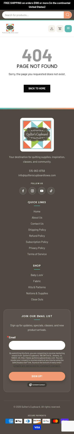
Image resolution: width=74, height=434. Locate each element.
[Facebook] (23, 191)
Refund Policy (37, 235)
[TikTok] (51, 191)
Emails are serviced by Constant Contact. (37, 365)
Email (12, 337)
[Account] (51, 28)
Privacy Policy (37, 248)
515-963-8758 (37, 170)
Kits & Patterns (37, 287)
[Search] (68, 14)
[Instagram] (32, 191)
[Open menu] (68, 28)
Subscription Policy (37, 241)
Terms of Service (37, 254)
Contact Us (37, 223)
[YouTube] (41, 191)
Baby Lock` (37, 275)
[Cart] (60, 28)
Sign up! (37, 376)
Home (37, 211)
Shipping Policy (37, 229)
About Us (37, 217)
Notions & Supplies (37, 293)
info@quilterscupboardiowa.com (37, 175)
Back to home (37, 88)
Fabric (37, 281)
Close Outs (37, 299)
